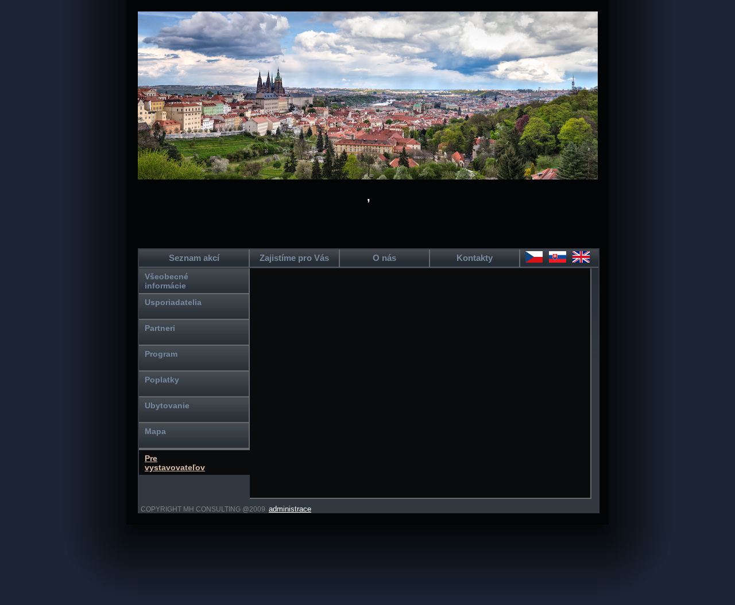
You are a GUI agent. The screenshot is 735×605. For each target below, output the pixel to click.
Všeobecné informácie (166, 281)
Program (161, 353)
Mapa (155, 431)
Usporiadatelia (173, 302)
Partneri (160, 328)
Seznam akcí (194, 258)
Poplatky (162, 379)
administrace (290, 509)
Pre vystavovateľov (175, 463)
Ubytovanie (167, 405)
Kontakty (475, 258)
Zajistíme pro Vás (294, 258)
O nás (384, 258)
